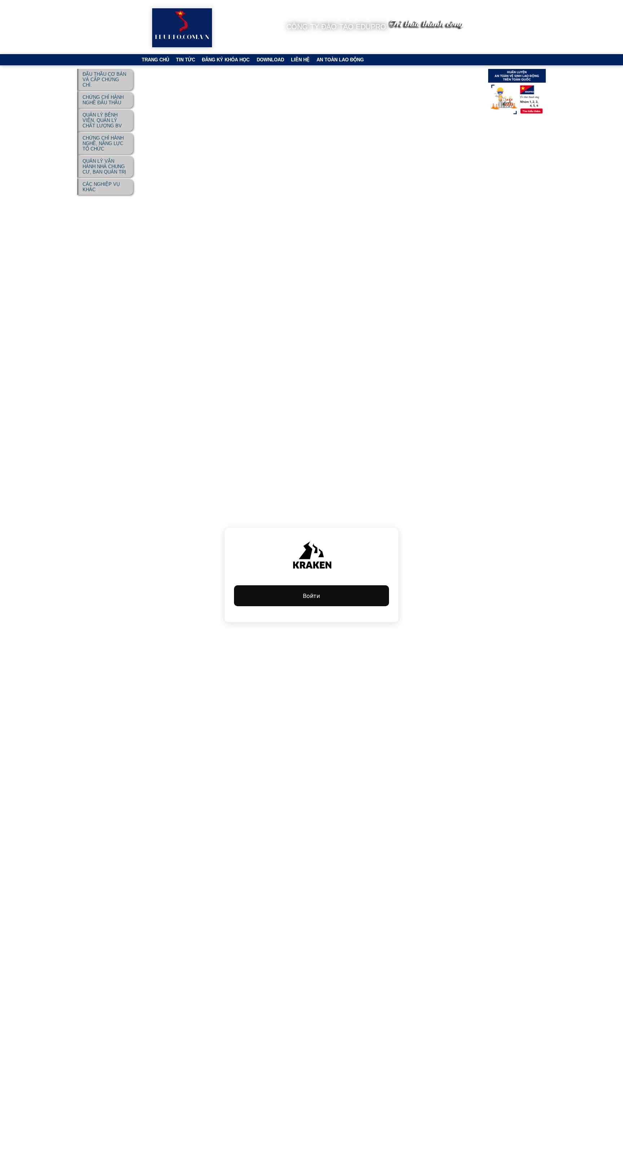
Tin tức (185, 59)
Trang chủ (155, 59)
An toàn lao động (340, 59)
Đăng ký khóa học (225, 59)
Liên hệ (300, 59)
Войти (311, 595)
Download (270, 59)
